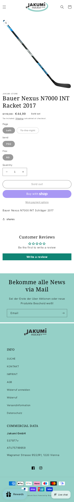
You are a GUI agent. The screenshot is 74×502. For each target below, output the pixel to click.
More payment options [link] (37, 202)
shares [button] (11, 219)
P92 (8, 143)
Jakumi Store (32, 495)
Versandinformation (18, 405)
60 (8, 157)
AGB (9, 382)
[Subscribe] (63, 313)
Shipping (19, 118)
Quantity (7, 165)
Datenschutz (14, 412)
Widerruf (12, 397)
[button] (4, 7)
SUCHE (11, 358)
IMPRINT (12, 374)
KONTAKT (13, 366)
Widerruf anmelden (18, 389)
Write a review (37, 257)
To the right (27, 130)
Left (8, 130)
